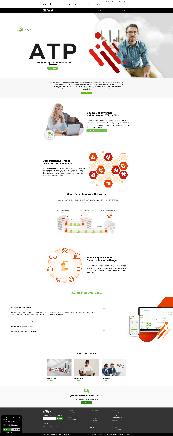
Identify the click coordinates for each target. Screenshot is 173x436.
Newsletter (92, 425)
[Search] (126, 5)
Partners (114, 1)
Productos (70, 4)
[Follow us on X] (54, 426)
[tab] (57, 308)
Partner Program (115, 415)
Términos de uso (101, 434)
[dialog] (11, 425)
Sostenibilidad (114, 425)
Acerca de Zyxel (115, 422)
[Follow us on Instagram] (57, 426)
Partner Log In (114, 412)
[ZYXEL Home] (47, 4)
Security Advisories (72, 419)
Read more (10, 426)
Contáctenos (86, 402)
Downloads (127, 11)
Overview (91, 11)
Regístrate (59, 418)
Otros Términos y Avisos (73, 421)
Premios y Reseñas (94, 422)
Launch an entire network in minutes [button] (22, 326)
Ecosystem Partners (116, 417)
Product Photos (100, 11)
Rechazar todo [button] (16, 429)
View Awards (52, 68)
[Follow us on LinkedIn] (51, 426)
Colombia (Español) (123, 1)
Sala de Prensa (94, 418)
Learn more (50, 380)
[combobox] (20, 417)
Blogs (91, 427)
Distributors (92, 415)
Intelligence (109, 11)
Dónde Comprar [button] (101, 4)
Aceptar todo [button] (6, 429)
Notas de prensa (93, 420)
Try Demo (86, 93)
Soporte (70, 412)
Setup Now (102, 130)
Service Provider (106, 1)
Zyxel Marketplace (94, 412)
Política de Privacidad (112, 434)
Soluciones (78, 4)
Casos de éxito (115, 427)
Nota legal (93, 434)
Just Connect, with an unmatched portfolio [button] (23, 331)
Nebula (88, 122)
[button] (11, 432)
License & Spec (118, 11)
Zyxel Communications (116, 429)
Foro (69, 415)
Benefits (91, 130)
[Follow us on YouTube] (47, 426)
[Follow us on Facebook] (44, 426)
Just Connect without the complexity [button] (22, 321)
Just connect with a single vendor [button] (21, 307)
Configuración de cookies (124, 434)
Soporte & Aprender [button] (89, 4)
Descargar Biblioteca (72, 417)
